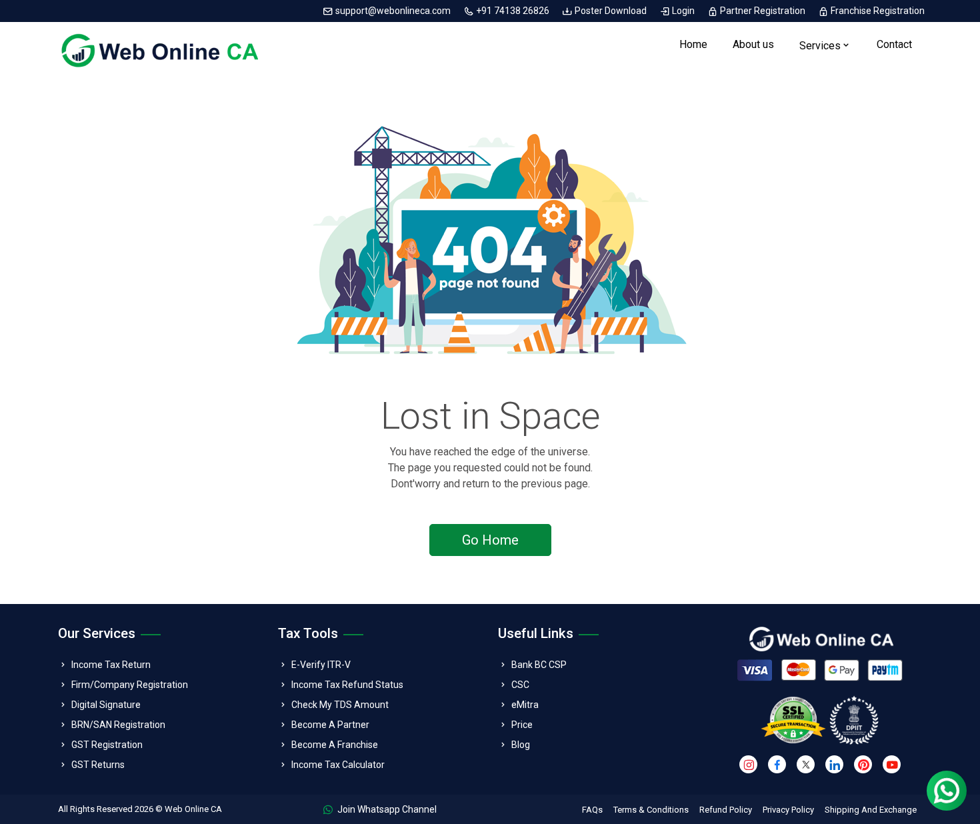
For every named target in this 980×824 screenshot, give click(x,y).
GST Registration (107, 744)
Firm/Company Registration (129, 684)
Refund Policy (725, 810)
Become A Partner (330, 724)
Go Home (490, 540)
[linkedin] (834, 764)
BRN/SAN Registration (118, 724)
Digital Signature (106, 704)
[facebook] (777, 764)
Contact (894, 44)
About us (753, 44)
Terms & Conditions (651, 810)
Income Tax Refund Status (347, 684)
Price (522, 724)
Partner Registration (762, 10)
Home (693, 44)
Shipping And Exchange (871, 810)
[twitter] (806, 764)
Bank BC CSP (539, 664)
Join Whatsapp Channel (386, 809)
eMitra (525, 704)
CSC (520, 684)
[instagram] (748, 764)
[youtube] (892, 764)
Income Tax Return (111, 664)
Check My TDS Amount (340, 704)
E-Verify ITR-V (321, 664)
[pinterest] (863, 764)
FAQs (592, 810)
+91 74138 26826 (512, 10)
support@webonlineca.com (393, 10)
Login (683, 10)
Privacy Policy (788, 810)
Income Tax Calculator (338, 764)
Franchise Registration (877, 10)
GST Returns (98, 764)
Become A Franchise (334, 744)
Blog (520, 744)
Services (820, 45)
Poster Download (611, 10)
